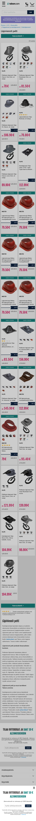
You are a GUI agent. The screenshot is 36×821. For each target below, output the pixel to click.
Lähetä (28, 806)
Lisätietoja (23, 814)
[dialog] (18, 410)
